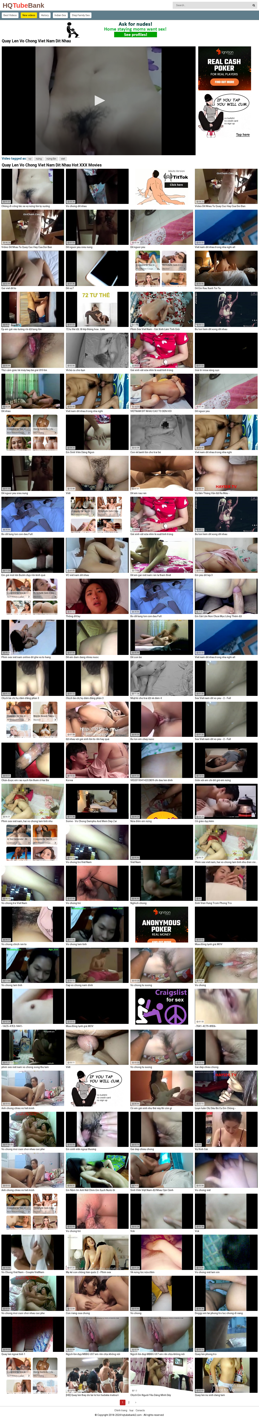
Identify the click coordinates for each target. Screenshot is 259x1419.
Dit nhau (6, 411)
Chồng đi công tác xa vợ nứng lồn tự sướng (25, 206)
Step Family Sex (81, 15)
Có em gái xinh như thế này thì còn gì (151, 1108)
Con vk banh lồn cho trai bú (145, 452)
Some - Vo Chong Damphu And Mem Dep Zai (91, 821)
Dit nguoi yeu (137, 247)
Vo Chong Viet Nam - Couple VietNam (22, 1272)
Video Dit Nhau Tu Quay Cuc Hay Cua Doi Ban (220, 206)
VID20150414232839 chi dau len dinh (151, 780)
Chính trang (120, 1410)
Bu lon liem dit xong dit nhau (211, 329)
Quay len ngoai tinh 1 (13, 1354)
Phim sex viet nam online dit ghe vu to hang (26, 657)
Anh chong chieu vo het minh (17, 1108)
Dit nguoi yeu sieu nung (79, 247)
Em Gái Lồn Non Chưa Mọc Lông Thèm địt (218, 616)
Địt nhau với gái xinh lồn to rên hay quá (87, 739)
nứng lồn (51, 158)
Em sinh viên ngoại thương (81, 1149)
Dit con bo (136, 657)
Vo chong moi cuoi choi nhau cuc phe (23, 1149)
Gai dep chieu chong (206, 1067)
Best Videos (10, 15)
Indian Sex (60, 15)
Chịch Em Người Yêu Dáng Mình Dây (150, 1395)
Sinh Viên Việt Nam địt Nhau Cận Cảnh (151, 1190)
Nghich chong (138, 903)
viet (63, 158)
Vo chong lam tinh (76, 944)
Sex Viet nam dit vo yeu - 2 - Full (213, 698)
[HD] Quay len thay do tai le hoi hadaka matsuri (92, 1395)
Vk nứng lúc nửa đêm (142, 1272)
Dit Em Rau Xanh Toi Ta (208, 288)
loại (131, 1410)
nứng (39, 158)
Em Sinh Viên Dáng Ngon (80, 452)
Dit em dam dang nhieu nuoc (82, 657)
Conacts (140, 1410)
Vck (132, 1231)
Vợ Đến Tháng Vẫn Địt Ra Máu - (212, 493)
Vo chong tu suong (141, 985)
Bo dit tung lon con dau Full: (17, 534)
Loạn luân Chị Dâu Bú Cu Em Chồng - (215, 1108)
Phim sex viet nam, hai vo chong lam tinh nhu (27, 821)
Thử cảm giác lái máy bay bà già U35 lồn (24, 370)
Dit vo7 (70, 288)
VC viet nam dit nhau (77, 575)
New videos (29, 15)
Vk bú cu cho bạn (75, 370)
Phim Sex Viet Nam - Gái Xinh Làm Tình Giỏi (155, 329)
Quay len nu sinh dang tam (210, 1395)
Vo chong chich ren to (14, 944)
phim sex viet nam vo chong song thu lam (25, 1067)
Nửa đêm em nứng (141, 821)
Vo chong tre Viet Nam (79, 862)
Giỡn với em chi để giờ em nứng (213, 780)
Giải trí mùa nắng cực (207, 370)
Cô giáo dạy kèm (204, 821)
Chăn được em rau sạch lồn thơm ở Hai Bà (25, 780)
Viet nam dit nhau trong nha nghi (84, 411)
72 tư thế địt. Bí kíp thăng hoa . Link (85, 329)
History (45, 15)
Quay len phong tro (206, 1354)
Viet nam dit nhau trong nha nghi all (215, 247)
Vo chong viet (203, 1190)
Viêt (68, 493)
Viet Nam (135, 862)
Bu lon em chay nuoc (142, 739)
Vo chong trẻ (73, 903)
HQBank (12, 5)
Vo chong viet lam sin (207, 1272)
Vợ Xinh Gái (201, 1149)
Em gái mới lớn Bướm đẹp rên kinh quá (23, 575)
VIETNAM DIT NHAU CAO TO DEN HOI (151, 411)
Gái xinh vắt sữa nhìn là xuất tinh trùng (151, 370)
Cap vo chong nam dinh (79, 985)
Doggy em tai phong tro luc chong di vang (219, 1313)
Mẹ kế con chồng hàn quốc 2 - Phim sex (88, 1272)
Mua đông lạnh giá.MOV (208, 944)
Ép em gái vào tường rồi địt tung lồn (21, 329)
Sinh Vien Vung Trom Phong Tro (213, 903)
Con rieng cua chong (78, 1313)
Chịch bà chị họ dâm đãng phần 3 (20, 698)
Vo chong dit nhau (76, 206)
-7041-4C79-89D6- (205, 1026)
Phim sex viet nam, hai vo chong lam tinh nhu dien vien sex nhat (226, 862)
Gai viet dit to (8, 288)
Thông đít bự (73, 616)
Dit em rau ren (138, 493)
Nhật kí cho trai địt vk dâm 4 (146, 698)
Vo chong (200, 985)
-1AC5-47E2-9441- (12, 1026)
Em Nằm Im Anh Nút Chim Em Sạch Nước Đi (90, 1190)
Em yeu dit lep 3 (204, 575)
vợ (30, 158)
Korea (69, 780)
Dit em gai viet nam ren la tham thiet (150, 575)
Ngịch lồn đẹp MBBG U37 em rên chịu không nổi (93, 1354)
